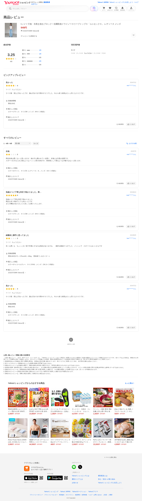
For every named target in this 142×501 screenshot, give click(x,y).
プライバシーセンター (51, 495)
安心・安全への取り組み (106, 479)
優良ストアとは (77, 479)
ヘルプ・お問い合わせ (95, 495)
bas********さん (131, 238)
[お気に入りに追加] (133, 35)
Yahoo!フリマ (93, 491)
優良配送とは (102, 476)
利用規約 (61, 495)
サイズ (36, 143)
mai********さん (131, 154)
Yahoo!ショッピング (51, 491)
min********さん (131, 85)
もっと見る (129, 383)
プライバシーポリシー (36, 495)
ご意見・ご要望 (107, 495)
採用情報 (84, 495)
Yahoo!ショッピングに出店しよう (121, 2)
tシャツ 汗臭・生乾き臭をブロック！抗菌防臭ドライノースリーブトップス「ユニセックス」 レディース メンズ (71, 24)
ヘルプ (136, 2)
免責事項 (77, 495)
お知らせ (75, 483)
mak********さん (131, 195)
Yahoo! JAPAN (103, 2)
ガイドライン (70, 495)
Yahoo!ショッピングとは (80, 476)
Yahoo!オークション (79, 491)
